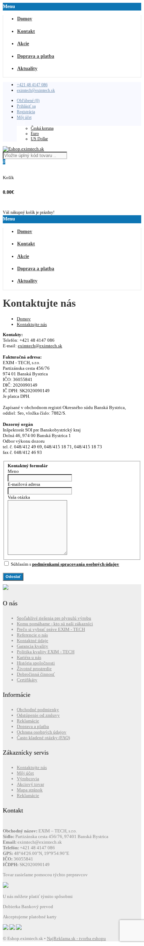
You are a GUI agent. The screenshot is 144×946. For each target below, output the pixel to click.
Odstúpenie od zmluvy (38, 715)
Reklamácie (28, 720)
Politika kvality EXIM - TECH (45, 651)
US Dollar (39, 138)
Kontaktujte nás (32, 324)
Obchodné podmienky (38, 709)
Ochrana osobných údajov (41, 732)
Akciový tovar (30, 784)
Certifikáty (27, 679)
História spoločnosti (36, 663)
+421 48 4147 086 (32, 84)
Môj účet (24, 117)
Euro (35, 133)
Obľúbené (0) (28, 100)
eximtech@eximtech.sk (36, 90)
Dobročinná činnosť (36, 674)
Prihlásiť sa (26, 106)
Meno (13, 471)
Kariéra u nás (29, 657)
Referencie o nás (32, 635)
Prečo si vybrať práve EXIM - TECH (51, 629)
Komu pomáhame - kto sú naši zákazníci (55, 623)
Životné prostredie (34, 668)
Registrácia (26, 111)
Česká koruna (42, 128)
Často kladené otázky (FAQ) (43, 737)
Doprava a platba (33, 726)
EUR (21, 123)
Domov (24, 318)
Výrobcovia (28, 778)
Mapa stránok (30, 789)
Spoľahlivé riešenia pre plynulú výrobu (54, 618)
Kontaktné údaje (32, 640)
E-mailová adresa (24, 484)
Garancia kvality (32, 646)
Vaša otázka (19, 497)
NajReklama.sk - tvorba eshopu (76, 938)
